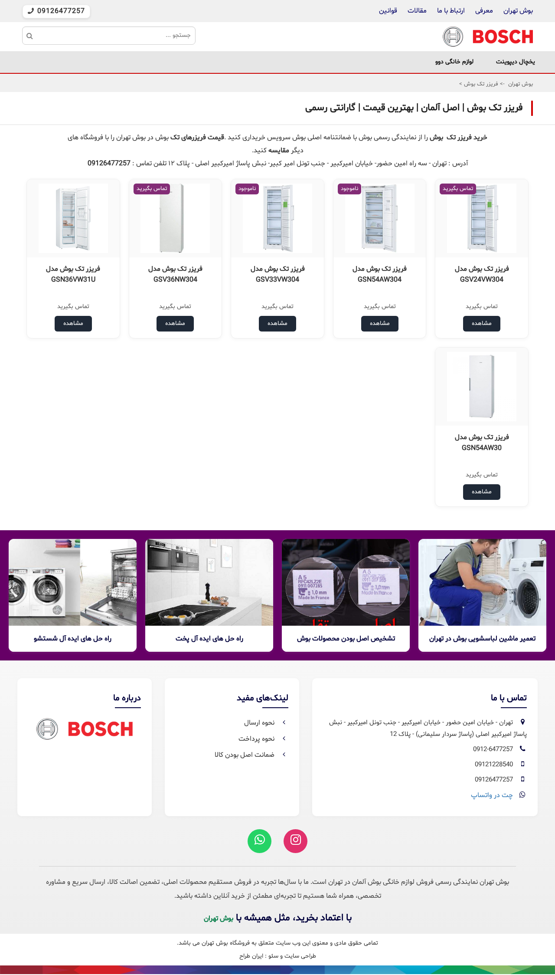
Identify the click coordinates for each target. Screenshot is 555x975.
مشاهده (482, 323)
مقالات (417, 11)
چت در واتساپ (492, 795)
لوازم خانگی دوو (454, 62)
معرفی (484, 11)
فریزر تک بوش (480, 84)
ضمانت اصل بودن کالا (245, 755)
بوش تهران (518, 11)
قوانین (388, 11)
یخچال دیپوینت (515, 62)
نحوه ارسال (260, 723)
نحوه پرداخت (257, 739)
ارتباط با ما (450, 11)
